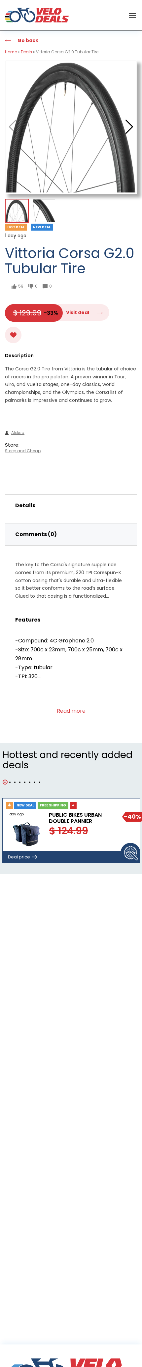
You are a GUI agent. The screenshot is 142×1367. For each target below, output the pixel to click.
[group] (71, 127)
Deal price (19, 857)
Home (11, 52)
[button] (129, 127)
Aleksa (17, 433)
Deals (26, 52)
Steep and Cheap (23, 451)
